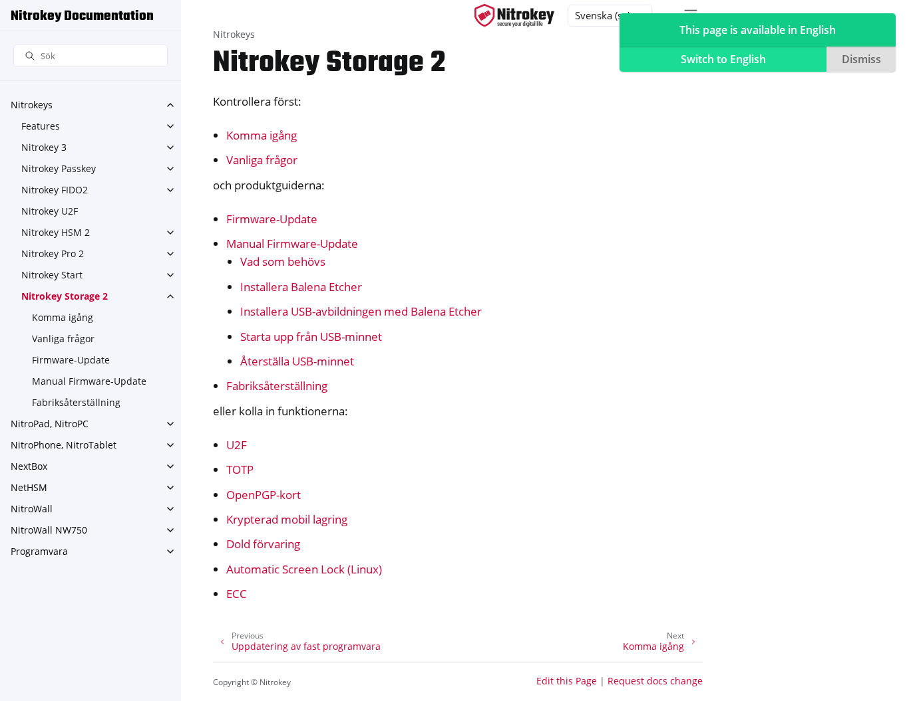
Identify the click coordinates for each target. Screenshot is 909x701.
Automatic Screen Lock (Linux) (304, 569)
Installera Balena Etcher (301, 286)
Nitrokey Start (52, 274)
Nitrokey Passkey (58, 168)
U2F (236, 444)
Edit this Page (566, 680)
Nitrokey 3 (44, 147)
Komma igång (62, 317)
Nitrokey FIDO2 (54, 189)
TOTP (240, 469)
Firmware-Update (71, 359)
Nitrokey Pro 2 (52, 253)
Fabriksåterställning (76, 402)
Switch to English (723, 59)
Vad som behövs (282, 261)
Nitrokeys (32, 104)
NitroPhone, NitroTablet (63, 445)
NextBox (29, 466)
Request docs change (655, 680)
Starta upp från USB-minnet (311, 336)
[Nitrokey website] (514, 15)
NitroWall (32, 508)
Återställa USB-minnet (297, 361)
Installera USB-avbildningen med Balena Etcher (361, 311)
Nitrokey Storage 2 (64, 296)
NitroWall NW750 (49, 530)
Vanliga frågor (63, 338)
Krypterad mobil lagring (286, 519)
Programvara (39, 551)
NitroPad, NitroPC (50, 423)
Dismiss (861, 59)
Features (40, 126)
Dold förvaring (263, 543)
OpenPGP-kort (263, 494)
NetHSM (29, 487)
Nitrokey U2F (49, 211)
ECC (236, 593)
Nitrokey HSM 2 (55, 232)
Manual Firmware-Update (89, 381)
